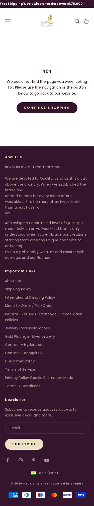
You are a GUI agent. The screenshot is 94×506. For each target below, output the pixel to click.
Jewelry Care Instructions (27, 328)
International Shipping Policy (30, 297)
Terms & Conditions (23, 385)
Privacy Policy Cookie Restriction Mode (39, 377)
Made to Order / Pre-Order (29, 305)
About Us (13, 280)
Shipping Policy (18, 289)
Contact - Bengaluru (23, 352)
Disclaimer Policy (20, 361)
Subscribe (24, 444)
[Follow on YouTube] (46, 460)
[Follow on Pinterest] (33, 460)
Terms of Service (20, 369)
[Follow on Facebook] (7, 460)
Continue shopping (47, 107)
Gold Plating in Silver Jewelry (30, 336)
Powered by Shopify (67, 483)
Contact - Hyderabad (24, 344)
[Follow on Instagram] (20, 460)
